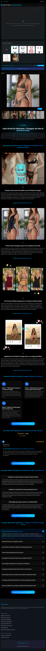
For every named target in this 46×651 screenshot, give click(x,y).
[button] (23, 23)
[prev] (1, 449)
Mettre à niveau (41, 65)
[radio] (18, 433)
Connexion (42, 1)
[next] (44, 449)
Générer (23, 68)
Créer (40, 108)
